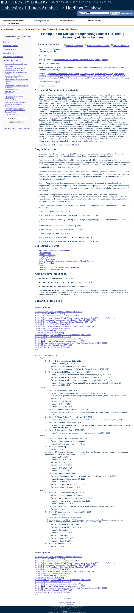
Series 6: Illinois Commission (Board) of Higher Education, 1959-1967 (64, 322)
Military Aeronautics (55, 76)
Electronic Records (11, 114)
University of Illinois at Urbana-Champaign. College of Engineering (81, 60)
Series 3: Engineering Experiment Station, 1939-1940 (57, 316)
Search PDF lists (126, 13)
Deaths (7, 83)
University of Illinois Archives (29, 7)
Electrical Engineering (104, 74)
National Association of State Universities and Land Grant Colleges (91, 76)
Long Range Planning (48, 257)
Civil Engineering (87, 74)
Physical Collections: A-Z (40, 20)
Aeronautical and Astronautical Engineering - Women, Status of (15, 109)
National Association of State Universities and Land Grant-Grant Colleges (16, 72)
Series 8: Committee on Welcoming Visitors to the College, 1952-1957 (64, 326)
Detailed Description (10, 60)
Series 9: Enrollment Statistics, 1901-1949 (52, 328)
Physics (53, 78)
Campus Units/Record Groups (13, 20)
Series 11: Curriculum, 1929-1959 (49, 332)
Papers (57, 82)
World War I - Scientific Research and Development (78, 78)
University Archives (7, 29)
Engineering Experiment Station (15, 68)
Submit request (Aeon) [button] (74, 46)
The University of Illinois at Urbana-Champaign (72, 612)
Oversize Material (10, 112)
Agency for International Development (63, 74)
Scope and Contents (10, 46)
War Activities (9, 66)
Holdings (20, 29)
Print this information (121, 46)
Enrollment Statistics (11, 89)
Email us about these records (17, 128)
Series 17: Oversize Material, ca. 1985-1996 (53, 345)
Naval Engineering (46, 263)
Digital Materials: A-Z (67, 20)
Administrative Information (13, 57)
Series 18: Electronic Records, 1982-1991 (52, 347)
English (53, 86)
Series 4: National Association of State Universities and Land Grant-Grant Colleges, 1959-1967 (74, 318)
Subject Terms (8, 53)
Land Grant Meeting (11, 100)
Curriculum (8, 94)
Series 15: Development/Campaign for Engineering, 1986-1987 (61, 341)
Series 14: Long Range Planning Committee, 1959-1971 (58, 339)
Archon (65, 611)
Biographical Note (9, 49)
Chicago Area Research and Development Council (14, 76)
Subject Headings (94, 20)
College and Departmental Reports (16, 64)
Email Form (70, 603)
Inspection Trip (9, 91)
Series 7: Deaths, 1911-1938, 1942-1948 (52, 324)
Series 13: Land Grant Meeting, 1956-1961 (53, 337)
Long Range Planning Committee (15, 102)
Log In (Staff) (67, 598)
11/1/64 (78, 145)
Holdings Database (83, 7)
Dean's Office (41, 29)
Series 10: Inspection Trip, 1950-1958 (50, 330)
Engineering (30, 29)
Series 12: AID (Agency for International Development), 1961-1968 (62, 335)
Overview (6, 42)
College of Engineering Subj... (58, 29)
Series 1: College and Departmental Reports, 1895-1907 (58, 312)
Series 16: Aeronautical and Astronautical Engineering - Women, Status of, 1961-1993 (70, 343)
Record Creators (13, 23)
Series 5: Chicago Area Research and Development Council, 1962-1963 (65, 320)
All (36, 349)
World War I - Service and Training (114, 78)
